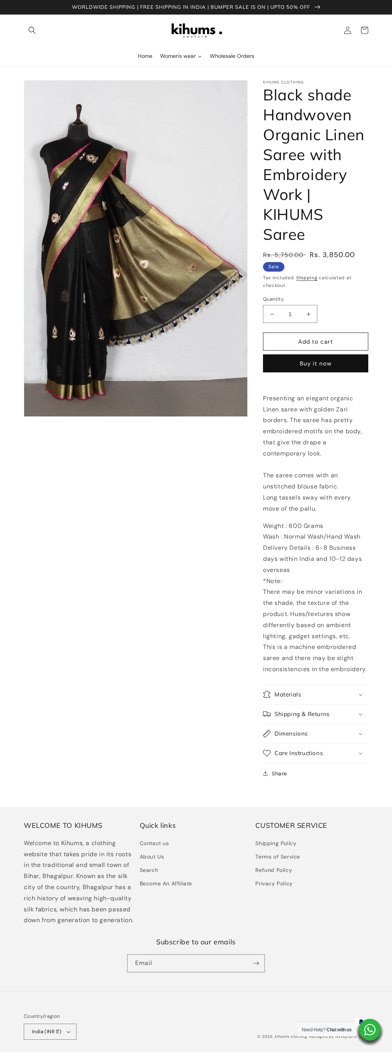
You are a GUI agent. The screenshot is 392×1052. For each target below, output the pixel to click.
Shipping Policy (275, 843)
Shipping (307, 278)
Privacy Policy (273, 883)
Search (149, 870)
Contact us (154, 843)
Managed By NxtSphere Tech (339, 1036)
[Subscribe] (256, 963)
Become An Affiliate (166, 883)
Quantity (273, 299)
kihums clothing (291, 1036)
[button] (32, 30)
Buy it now (316, 363)
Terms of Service (277, 856)
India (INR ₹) (46, 1031)
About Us (152, 856)
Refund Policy (273, 870)
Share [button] (279, 773)
